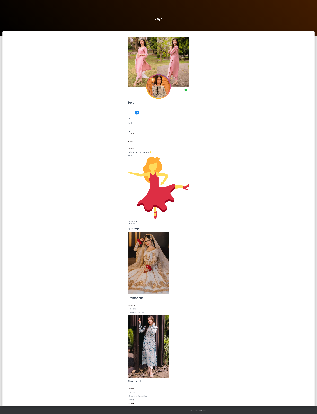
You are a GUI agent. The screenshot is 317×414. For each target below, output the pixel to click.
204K (132, 134)
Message (131, 148)
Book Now (131, 389)
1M (132, 129)
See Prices (131, 305)
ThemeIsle (203, 410)
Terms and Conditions (118, 410)
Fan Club (130, 141)
